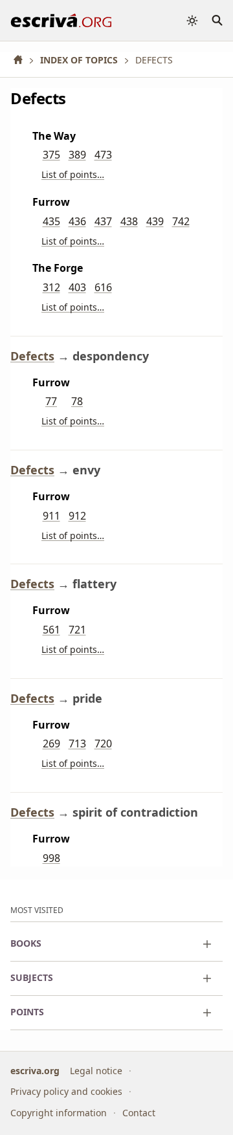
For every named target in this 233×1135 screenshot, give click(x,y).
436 (77, 221)
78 (77, 401)
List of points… (72, 174)
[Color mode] (192, 20)
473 (103, 155)
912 (77, 516)
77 (51, 401)
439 (155, 221)
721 (77, 630)
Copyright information (58, 1112)
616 (103, 287)
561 (51, 630)
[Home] (22, 60)
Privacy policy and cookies (66, 1091)
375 (51, 155)
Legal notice (96, 1070)
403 (77, 287)
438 (129, 221)
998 (51, 858)
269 (51, 743)
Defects (32, 356)
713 (77, 743)
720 (103, 743)
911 (51, 516)
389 (77, 155)
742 (181, 221)
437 (103, 221)
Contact (138, 1112)
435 (51, 221)
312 (51, 287)
